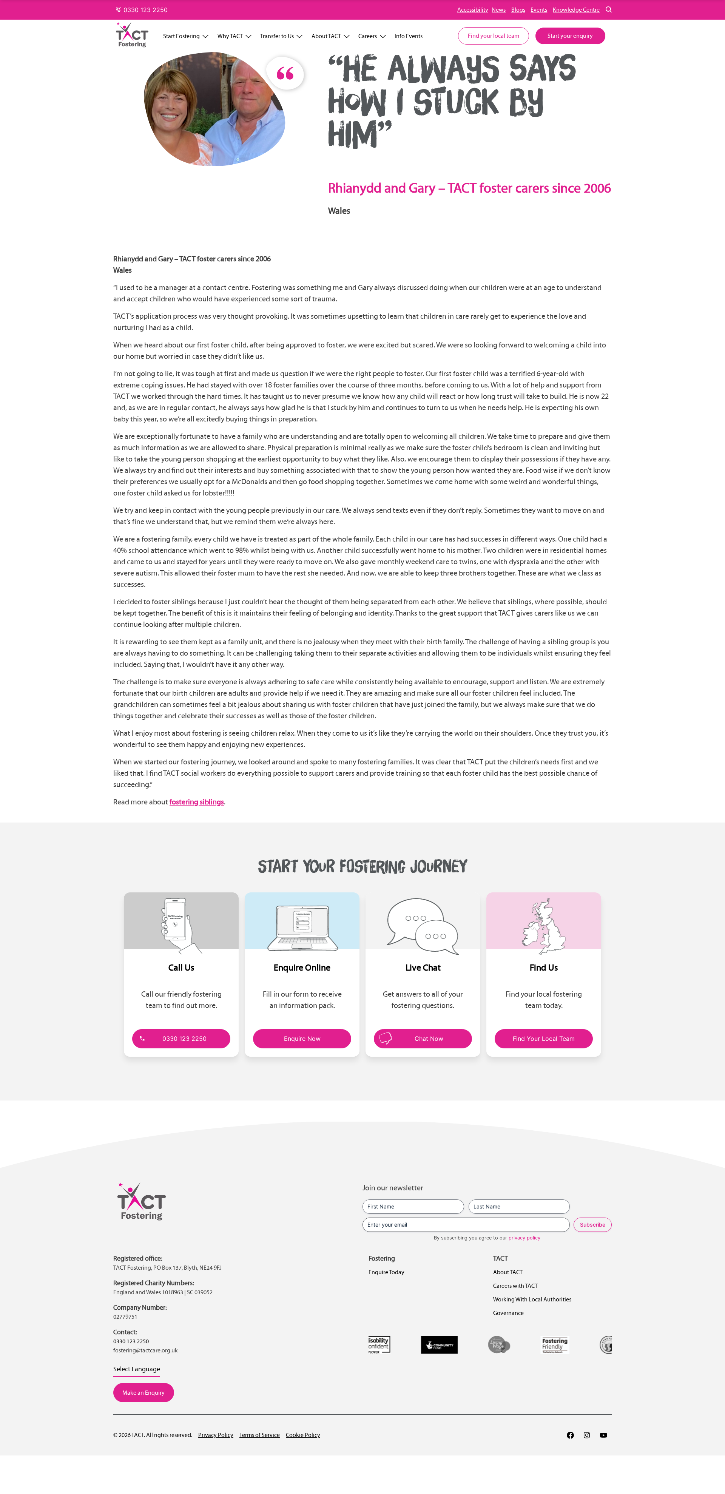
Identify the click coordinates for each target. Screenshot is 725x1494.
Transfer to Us (277, 36)
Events (539, 9)
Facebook (570, 1435)
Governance (508, 1313)
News (499, 9)
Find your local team (493, 35)
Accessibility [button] (472, 9)
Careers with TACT (515, 1285)
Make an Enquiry (143, 1392)
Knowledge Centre (576, 9)
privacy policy (524, 1238)
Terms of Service (259, 1434)
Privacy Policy (215, 1434)
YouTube (603, 1435)
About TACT (326, 36)
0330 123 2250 (145, 10)
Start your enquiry (570, 35)
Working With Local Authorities (532, 1299)
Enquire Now (302, 1038)
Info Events (409, 36)
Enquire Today (386, 1272)
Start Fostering (181, 36)
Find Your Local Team (544, 1038)
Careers (367, 36)
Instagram (586, 1435)
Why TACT (230, 36)
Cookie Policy (303, 1434)
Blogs (518, 9)
